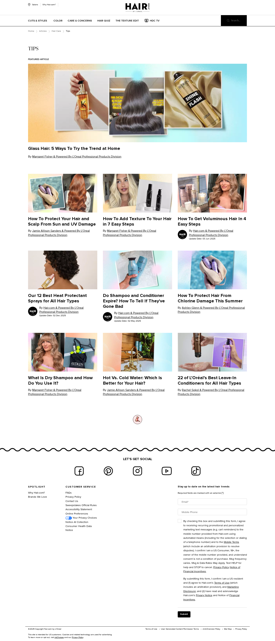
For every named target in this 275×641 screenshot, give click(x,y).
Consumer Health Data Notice (78, 528)
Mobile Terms (231, 542)
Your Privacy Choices (84, 517)
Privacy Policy (73, 496)
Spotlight (36, 487)
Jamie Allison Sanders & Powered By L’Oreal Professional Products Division (59, 233)
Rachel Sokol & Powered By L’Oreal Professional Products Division (211, 392)
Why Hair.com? (49, 4)
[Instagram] (137, 471)
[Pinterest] (108, 471)
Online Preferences (76, 513)
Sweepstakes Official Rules (81, 505)
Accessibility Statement (78, 509)
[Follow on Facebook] (79, 471)
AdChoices (59, 637)
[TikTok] (195, 471)
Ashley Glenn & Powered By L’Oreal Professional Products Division (211, 310)
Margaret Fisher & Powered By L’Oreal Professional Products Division (76, 156)
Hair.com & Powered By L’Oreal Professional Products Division (211, 233)
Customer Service (80, 487)
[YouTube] (166, 471)
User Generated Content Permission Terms (180, 628)
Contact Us (71, 501)
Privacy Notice (204, 595)
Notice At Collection (76, 522)
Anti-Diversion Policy (211, 628)
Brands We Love (37, 496)
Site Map (228, 628)
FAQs (68, 492)
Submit (184, 614)
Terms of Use (222, 582)
